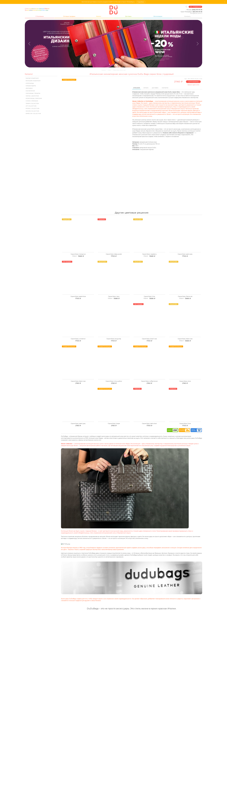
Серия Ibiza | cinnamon (78, 339)
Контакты (187, 16)
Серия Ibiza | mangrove (78, 254)
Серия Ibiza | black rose (185, 339)
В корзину (194, 82)
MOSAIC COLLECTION (32, 108)
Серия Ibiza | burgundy (113, 339)
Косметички (30, 91)
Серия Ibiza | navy (113, 296)
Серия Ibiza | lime (149, 296)
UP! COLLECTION (31, 106)
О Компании (40, 16)
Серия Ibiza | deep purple (114, 254)
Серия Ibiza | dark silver (149, 423)
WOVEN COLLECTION (32, 111)
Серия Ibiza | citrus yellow (114, 381)
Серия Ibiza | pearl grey (185, 254)
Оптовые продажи (69, 16)
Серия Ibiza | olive (185, 381)
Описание (136, 87)
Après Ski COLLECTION (33, 113)
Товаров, (197, 6)
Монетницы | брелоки (34, 98)
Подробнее (140, 2)
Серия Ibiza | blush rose (149, 339)
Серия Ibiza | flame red (185, 296)
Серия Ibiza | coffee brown (149, 381)
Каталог (98, 16)
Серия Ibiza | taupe (114, 423)
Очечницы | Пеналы (33, 93)
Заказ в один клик (193, 85)
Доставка (128, 16)
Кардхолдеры (31, 85)
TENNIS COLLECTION (32, 103)
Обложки (29, 88)
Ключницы (30, 83)
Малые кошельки (32, 78)
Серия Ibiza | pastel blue (78, 296)
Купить (79, 252)
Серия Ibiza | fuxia (185, 423)
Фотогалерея (157, 16)
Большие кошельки (33, 80)
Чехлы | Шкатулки (32, 96)
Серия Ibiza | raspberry (149, 254)
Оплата (145, 87)
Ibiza (109, 70)
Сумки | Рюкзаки (32, 101)
